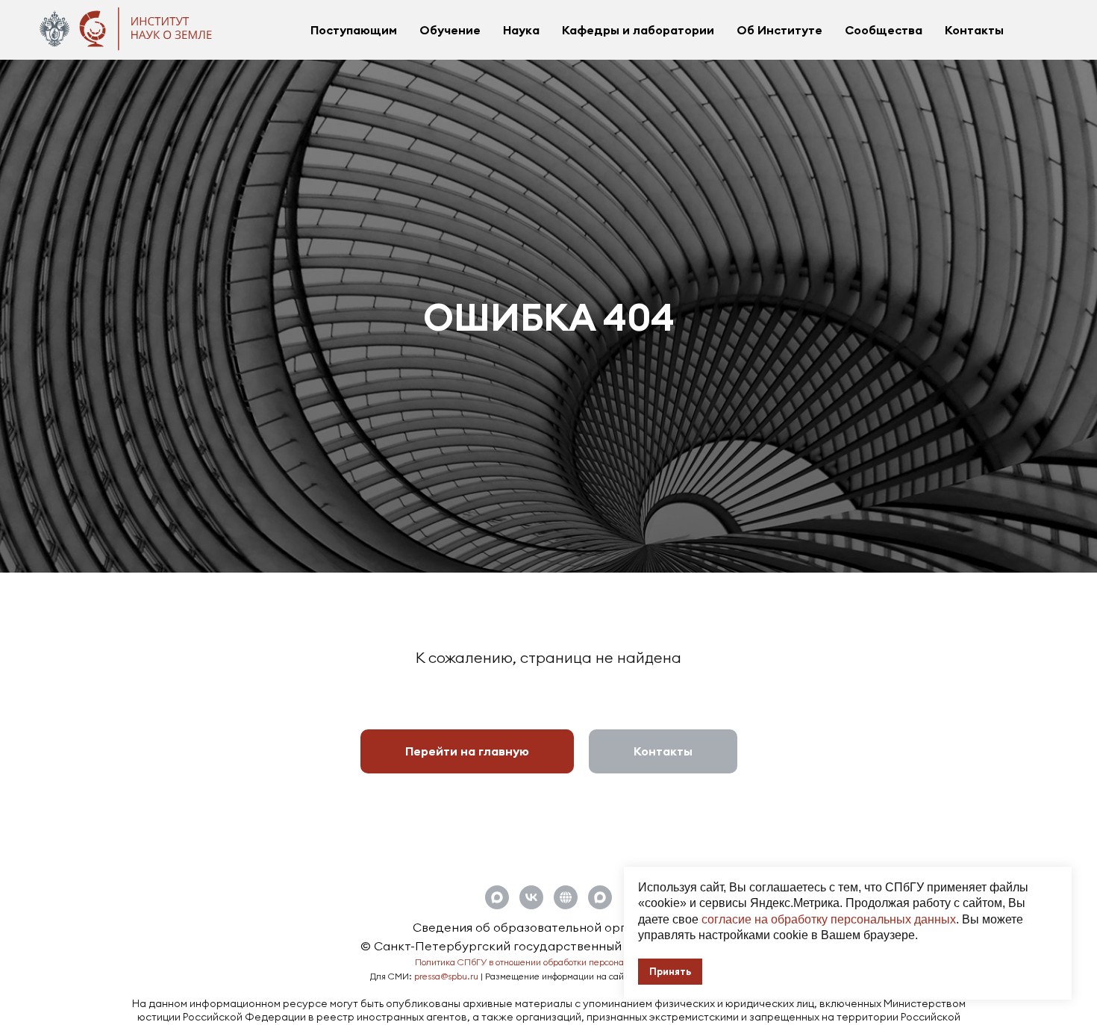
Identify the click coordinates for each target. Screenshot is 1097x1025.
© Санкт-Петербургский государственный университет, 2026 (548, 945)
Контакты (974, 29)
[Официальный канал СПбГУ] (600, 897)
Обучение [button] (450, 29)
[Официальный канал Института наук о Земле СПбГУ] (497, 897)
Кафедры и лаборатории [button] (638, 29)
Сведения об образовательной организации (548, 927)
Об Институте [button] (779, 29)
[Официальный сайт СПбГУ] (566, 897)
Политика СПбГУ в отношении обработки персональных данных (549, 962)
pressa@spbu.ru (446, 976)
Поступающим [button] (353, 29)
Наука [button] (521, 29)
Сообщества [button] (883, 29)
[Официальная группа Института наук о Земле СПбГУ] (531, 897)
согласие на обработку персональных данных (828, 919)
